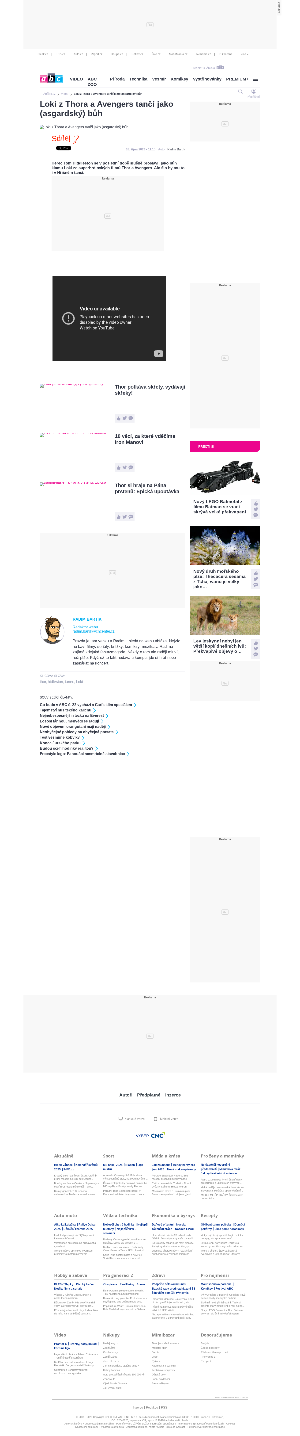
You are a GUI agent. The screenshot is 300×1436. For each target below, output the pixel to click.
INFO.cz (69, 1169)
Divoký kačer (85, 1284)
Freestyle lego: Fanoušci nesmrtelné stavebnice (82, 754)
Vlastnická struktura (112, 1426)
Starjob (205, 1343)
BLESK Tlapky (64, 1284)
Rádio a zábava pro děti (214, 1352)
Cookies (231, 1423)
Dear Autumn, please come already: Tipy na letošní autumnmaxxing (123, 1292)
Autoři (125, 1094)
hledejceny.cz (111, 1343)
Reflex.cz (137, 54)
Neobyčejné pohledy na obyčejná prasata (77, 732)
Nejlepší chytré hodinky (119, 1224)
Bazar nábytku (160, 1383)
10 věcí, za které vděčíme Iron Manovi (145, 439)
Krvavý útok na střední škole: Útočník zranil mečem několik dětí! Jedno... (75, 1177)
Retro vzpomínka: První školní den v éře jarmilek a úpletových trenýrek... (222, 1181)
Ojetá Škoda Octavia (115, 1383)
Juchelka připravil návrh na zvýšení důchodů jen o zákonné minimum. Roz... (172, 1252)
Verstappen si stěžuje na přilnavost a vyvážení (75, 1244)
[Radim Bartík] (52, 643)
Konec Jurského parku (60, 743)
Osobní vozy (110, 1352)
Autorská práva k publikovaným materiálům (89, 1423)
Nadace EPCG (184, 1229)
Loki (79, 682)
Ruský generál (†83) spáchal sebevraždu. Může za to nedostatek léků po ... (74, 1193)
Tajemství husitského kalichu (65, 710)
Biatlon (130, 1165)
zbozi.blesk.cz (111, 1361)
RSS (164, 1407)
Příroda (117, 79)
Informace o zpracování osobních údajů (201, 1423)
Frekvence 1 (208, 1356)
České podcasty (210, 1347)
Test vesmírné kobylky (60, 737)
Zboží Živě (109, 1347)
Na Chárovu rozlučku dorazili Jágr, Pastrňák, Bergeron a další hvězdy (74, 1364)
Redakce (152, 1407)
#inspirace (110, 1284)
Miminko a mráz (230, 1169)
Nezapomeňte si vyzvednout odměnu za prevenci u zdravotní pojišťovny (173, 1316)
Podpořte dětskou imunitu (169, 1284)
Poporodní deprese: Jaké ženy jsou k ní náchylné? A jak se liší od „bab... (173, 1301)
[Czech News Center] (158, 1135)
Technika (138, 79)
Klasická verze (134, 1119)
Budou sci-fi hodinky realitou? (67, 748)
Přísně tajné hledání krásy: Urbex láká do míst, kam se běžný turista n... (76, 1312)
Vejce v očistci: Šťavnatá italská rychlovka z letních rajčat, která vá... (221, 1252)
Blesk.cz (43, 54)
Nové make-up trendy (181, 1169)
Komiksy (179, 79)
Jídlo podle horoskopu (229, 1229)
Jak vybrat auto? (112, 1387)
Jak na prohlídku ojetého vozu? (121, 1365)
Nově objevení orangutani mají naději (73, 727)
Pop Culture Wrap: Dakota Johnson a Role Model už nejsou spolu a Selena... (125, 1308)
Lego (155, 1356)
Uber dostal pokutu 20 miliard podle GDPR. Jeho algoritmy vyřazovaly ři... (173, 1237)
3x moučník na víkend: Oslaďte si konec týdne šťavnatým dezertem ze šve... (222, 1244)
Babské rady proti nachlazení (171, 1288)
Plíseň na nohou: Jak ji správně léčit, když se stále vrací (172, 1308)
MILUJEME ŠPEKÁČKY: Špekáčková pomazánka (222, 1197)
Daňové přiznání (163, 1224)
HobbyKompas (111, 1370)
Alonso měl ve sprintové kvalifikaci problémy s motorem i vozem (73, 1252)
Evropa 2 (206, 1361)
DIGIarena (225, 54)
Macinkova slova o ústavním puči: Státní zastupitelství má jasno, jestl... (172, 1193)
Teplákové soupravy (163, 1370)
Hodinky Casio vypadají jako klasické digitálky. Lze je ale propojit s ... (124, 1241)
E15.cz (60, 54)
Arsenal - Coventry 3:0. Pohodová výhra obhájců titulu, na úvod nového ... (125, 1177)
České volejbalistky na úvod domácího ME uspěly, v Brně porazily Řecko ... (125, 1185)
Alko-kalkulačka (65, 1224)
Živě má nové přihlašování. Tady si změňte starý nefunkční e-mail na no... (222, 1304)
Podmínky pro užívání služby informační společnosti (146, 1423)
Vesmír (159, 79)
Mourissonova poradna (216, 1284)
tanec (69, 682)
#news (141, 1284)
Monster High (159, 1347)
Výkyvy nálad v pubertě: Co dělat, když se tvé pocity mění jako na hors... (223, 1296)
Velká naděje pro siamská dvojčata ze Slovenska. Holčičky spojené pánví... (222, 1189)
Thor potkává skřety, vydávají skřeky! (150, 390)
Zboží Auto (109, 1379)
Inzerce (173, 1094)
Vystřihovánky (207, 79)
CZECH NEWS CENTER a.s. (122, 1417)
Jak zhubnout (161, 1165)
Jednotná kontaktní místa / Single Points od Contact (155, 1426)
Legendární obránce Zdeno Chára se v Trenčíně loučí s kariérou (76, 1356)
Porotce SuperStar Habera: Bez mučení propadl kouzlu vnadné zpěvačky (170, 1177)
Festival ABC (224, 1288)
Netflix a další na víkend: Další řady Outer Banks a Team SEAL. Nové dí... (124, 1249)
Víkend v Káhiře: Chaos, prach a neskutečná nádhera (72, 1296)
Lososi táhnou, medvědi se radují (69, 721)
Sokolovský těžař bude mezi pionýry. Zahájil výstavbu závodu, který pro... (173, 1244)
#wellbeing (127, 1284)
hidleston (55, 682)
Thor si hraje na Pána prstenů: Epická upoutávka (147, 488)
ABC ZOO (92, 82)
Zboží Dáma (110, 1356)
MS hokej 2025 (113, 1165)
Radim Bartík (176, 149)
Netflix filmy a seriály (68, 1288)
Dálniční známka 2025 (78, 1229)
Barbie (155, 1352)
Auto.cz (78, 54)
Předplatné (149, 1094)
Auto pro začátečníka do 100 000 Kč (124, 1374)
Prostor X (61, 1344)
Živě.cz (156, 54)
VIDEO (76, 79)
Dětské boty (159, 1374)
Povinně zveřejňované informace (206, 1426)
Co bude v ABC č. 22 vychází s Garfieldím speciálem (86, 705)
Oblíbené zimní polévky (216, 1224)
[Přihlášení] (253, 91)
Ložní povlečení (161, 1379)
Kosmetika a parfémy (164, 1365)
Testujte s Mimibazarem (165, 1343)
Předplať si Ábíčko (203, 68)
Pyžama (156, 1361)
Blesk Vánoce (63, 1165)
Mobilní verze (168, 1119)
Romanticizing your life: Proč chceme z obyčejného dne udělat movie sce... (125, 1300)
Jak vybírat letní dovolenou (219, 1173)
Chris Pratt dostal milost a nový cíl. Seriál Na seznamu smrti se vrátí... (122, 1256)
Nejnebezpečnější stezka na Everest (72, 716)
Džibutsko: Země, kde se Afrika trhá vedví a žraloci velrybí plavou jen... (74, 1304)
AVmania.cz (203, 54)
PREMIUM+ (237, 79)
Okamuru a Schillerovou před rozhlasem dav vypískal (70, 1371)
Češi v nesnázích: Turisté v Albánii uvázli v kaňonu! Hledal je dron (171, 1185)
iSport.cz (96, 54)
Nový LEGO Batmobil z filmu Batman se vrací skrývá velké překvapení (222, 1312)
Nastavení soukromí (86, 1426)
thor (43, 682)
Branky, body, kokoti (83, 1344)
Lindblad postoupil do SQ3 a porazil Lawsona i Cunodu (74, 1237)
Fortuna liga (62, 1348)
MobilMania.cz (178, 54)
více (243, 54)
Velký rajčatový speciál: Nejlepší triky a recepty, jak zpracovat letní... (223, 1237)
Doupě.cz (117, 54)
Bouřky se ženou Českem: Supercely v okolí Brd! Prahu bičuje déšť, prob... (76, 1185)
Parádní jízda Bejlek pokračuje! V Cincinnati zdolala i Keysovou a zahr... (124, 1192)
